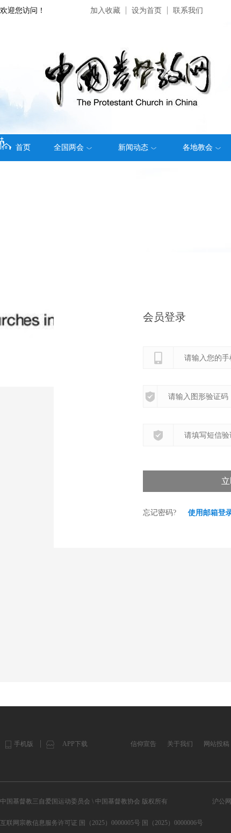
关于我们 (180, 744)
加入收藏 (105, 10)
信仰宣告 (143, 744)
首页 (23, 147)
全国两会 (69, 147)
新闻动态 (133, 147)
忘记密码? (159, 513)
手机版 (23, 744)
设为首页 (147, 10)
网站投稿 (216, 744)
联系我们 (188, 10)
